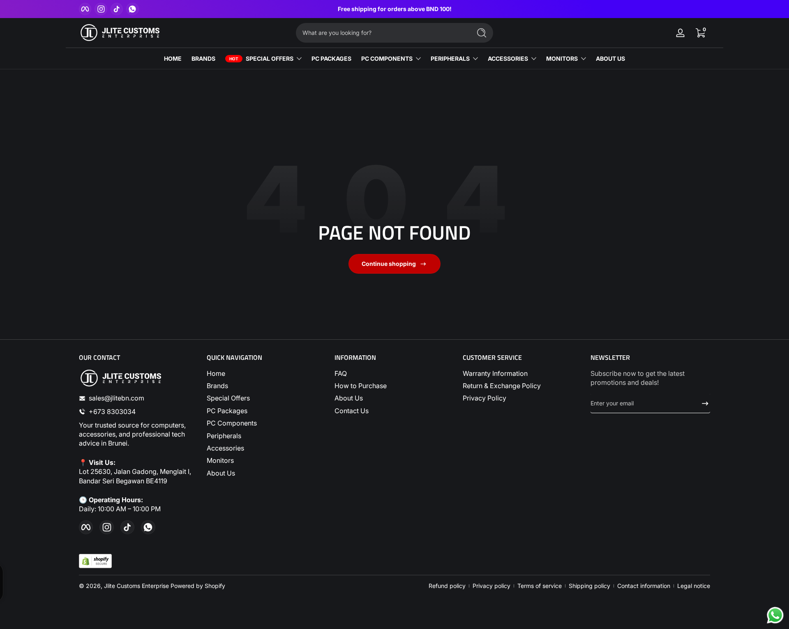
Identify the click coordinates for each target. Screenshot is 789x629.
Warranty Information (495, 373)
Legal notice (693, 585)
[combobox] (381, 33)
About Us (221, 473)
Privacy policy (491, 585)
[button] (700, 33)
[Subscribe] (702, 403)
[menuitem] (266, 373)
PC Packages (227, 411)
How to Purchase (361, 386)
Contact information (643, 585)
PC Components (232, 423)
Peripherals (224, 436)
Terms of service (539, 585)
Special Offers (228, 398)
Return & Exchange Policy (502, 386)
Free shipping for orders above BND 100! (395, 8)
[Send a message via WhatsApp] (775, 615)
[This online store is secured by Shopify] (95, 561)
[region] (394, 9)
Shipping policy (589, 585)
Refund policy (447, 585)
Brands (217, 386)
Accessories (225, 448)
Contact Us (352, 411)
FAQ (341, 373)
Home (216, 373)
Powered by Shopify (198, 585)
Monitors (220, 460)
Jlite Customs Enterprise (136, 585)
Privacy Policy (484, 398)
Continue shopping (389, 263)
